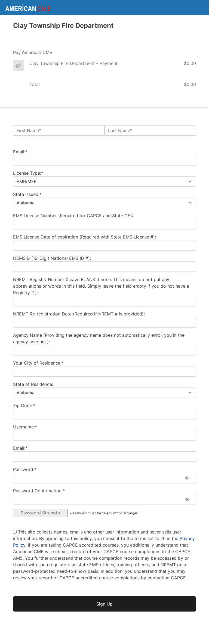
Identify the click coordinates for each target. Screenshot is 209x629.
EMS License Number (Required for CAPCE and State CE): (73, 215)
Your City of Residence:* (38, 363)
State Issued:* (27, 194)
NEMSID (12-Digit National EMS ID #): (52, 258)
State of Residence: (33, 384)
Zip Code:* (24, 405)
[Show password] (187, 478)
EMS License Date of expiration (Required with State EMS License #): (84, 237)
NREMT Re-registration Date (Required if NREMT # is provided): (79, 314)
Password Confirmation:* (39, 490)
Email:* (20, 151)
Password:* (24, 469)
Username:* (25, 427)
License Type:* (28, 173)
